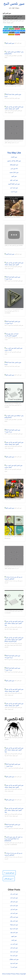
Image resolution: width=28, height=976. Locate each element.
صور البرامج (15, 27)
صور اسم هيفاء (14, 924)
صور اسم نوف (14, 932)
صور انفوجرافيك (14, 164)
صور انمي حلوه (14, 180)
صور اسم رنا (14, 967)
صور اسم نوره (14, 963)
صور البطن (22, 32)
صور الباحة (23, 28)
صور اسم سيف (14, 951)
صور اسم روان (14, 921)
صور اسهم (14, 936)
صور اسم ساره (14, 905)
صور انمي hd (14, 168)
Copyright (23, 974)
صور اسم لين (14, 909)
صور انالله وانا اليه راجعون (14, 161)
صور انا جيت (14, 191)
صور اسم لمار (14, 948)
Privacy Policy (15, 974)
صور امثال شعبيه (14, 172)
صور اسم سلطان (14, 959)
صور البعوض (5, 28)
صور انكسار (14, 157)
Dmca (4, 974)
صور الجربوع (5, 32)
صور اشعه (14, 940)
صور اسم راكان (14, 917)
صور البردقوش (11, 34)
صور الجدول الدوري (8, 27)
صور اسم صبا (14, 955)
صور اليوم (14, 176)
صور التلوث (21, 27)
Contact (8, 974)
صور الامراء (11, 28)
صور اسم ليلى (14, 901)
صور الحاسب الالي (6, 30)
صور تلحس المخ (14, 3)
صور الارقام (17, 28)
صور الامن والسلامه (21, 30)
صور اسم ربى (14, 944)
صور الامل (17, 32)
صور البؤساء (11, 32)
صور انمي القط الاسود (14, 184)
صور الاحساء (13, 30)
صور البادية (17, 34)
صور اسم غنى (14, 913)
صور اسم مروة (14, 928)
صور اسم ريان (14, 894)
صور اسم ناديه (14, 898)
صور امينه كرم (14, 188)
